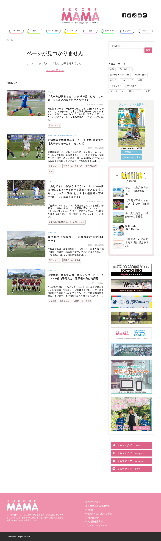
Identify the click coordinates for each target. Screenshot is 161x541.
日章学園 (52, 301)
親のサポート (54, 125)
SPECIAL (16, 31)
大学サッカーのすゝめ (67, 135)
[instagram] (134, 16)
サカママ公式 (129, 445)
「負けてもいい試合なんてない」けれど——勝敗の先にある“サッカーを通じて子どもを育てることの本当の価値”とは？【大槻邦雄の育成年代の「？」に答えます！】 (76, 191)
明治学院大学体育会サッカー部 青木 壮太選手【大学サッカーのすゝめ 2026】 (76, 142)
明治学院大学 (91, 166)
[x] (129, 16)
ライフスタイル (109, 31)
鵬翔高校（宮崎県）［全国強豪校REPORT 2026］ (76, 239)
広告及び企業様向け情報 (97, 506)
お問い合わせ (92, 517)
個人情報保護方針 (94, 521)
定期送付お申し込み (131, 157)
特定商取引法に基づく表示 (98, 514)
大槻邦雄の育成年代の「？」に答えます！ (67, 222)
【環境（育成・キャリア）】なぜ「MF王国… (137, 203)
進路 (90, 31)
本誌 (140, 80)
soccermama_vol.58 (131, 148)
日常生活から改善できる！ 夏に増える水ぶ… (137, 242)
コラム (50, 92)
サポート (145, 31)
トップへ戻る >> (55, 70)
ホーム (10, 40)
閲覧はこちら (131, 152)
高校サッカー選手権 (71, 260)
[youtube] (140, 16)
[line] (145, 16)
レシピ (113, 80)
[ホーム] (80, 9)
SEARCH (116, 46)
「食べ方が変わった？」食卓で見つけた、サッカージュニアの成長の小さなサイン (76, 98)
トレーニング (72, 31)
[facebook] (124, 16)
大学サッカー (54, 166)
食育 (35, 31)
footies (52, 135)
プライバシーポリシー (96, 525)
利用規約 (89, 510)
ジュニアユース (116, 91)
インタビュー (115, 86)
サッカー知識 (53, 31)
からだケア (127, 31)
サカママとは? (92, 502)
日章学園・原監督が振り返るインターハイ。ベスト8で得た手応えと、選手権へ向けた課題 (76, 277)
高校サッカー (54, 260)
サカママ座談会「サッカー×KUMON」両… (136, 191)
